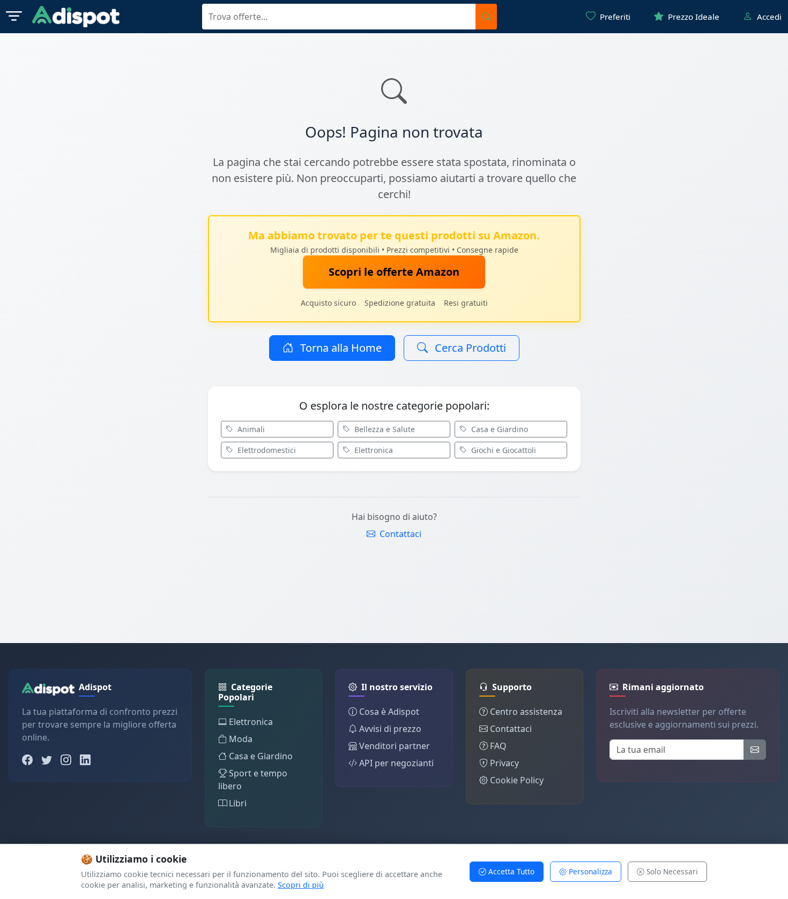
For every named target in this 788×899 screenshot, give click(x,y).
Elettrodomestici (265, 450)
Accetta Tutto (510, 871)
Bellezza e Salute (383, 429)
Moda (240, 739)
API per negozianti (396, 763)
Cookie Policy (517, 780)
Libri (238, 803)
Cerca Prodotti (469, 348)
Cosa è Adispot (389, 711)
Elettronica (372, 450)
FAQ (498, 746)
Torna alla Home (340, 348)
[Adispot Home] (76, 16)
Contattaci (399, 534)
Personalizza (589, 871)
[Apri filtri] (14, 16)
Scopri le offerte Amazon (394, 272)
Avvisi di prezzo (390, 729)
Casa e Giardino (498, 429)
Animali (250, 429)
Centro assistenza (526, 711)
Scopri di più (301, 885)
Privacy (504, 763)
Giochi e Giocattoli (502, 450)
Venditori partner (394, 746)
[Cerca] (486, 16)
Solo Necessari (671, 871)
